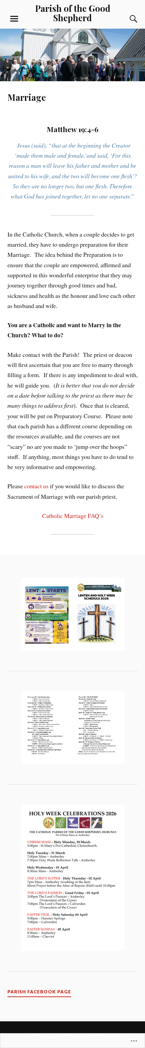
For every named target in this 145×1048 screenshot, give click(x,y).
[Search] (127, 18)
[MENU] (14, 18)
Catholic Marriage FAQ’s (72, 516)
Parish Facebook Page (39, 991)
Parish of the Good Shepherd (72, 12)
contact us (36, 486)
